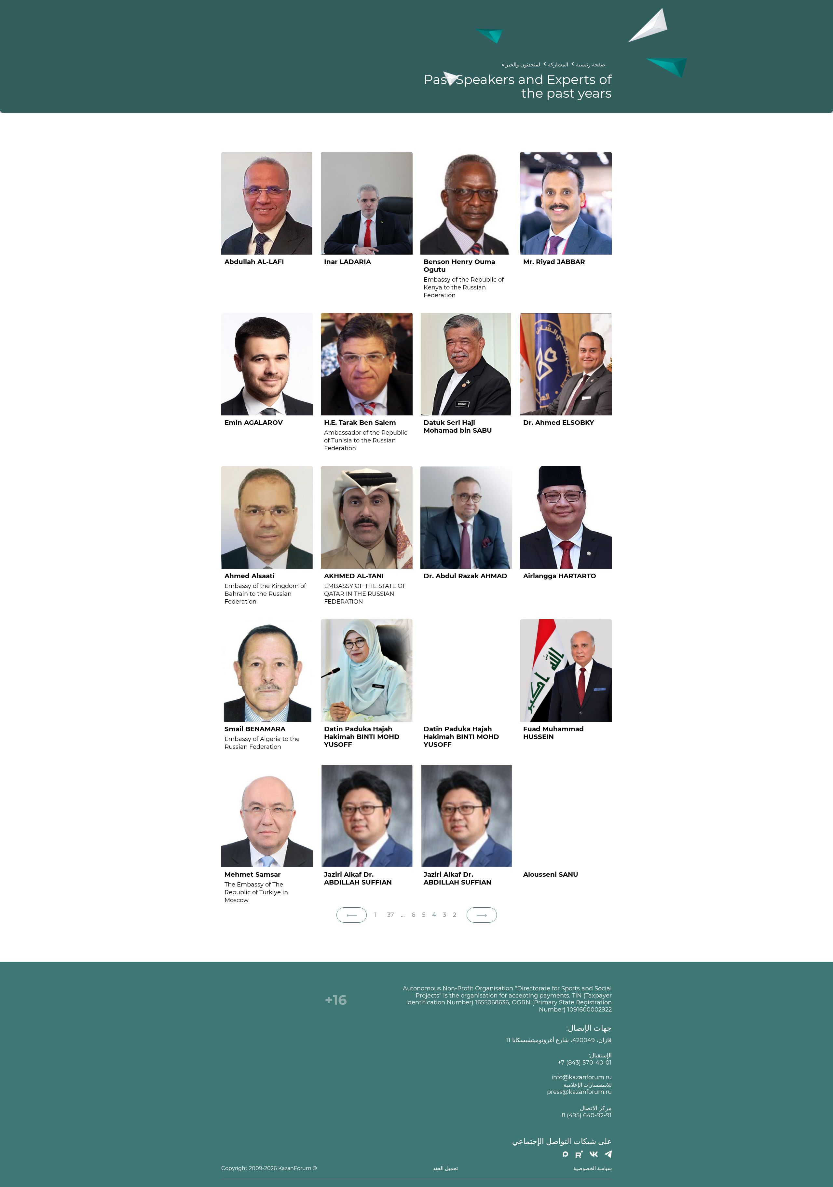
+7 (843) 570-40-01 (585, 1063)
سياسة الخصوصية (592, 1168)
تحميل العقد (445, 1168)
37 (390, 914)
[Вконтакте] (593, 1154)
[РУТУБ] (579, 1154)
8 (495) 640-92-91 (587, 1115)
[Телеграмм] (608, 1154)
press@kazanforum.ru (579, 1092)
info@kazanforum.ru (582, 1077)
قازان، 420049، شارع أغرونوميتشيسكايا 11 (559, 1040)
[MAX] (565, 1154)
